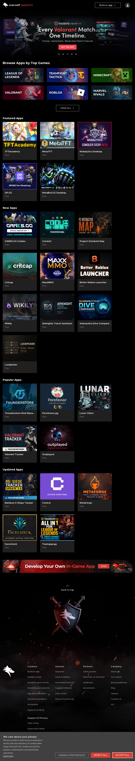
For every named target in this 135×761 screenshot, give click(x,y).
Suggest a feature (63, 688)
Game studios (89, 671)
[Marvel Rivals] (111, 92)
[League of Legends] (23, 75)
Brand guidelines (119, 682)
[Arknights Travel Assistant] (57, 307)
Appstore (59, 671)
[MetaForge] (95, 486)
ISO (112, 704)
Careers (114, 693)
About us (115, 671)
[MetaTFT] (57, 135)
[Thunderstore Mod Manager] (20, 397)
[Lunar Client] (95, 397)
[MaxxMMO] (57, 266)
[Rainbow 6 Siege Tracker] (20, 486)
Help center (61, 693)
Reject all (100, 755)
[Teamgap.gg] (57, 527)
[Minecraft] (111, 75)
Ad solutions (89, 688)
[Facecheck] (20, 527)
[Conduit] (57, 225)
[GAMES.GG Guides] (20, 225)
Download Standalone (19, 155)
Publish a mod (34, 677)
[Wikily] (20, 307)
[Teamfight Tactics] (67, 75)
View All (65, 108)
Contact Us (116, 699)
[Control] (57, 486)
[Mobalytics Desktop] (95, 135)
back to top (67, 590)
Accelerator (32, 704)
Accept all (122, 755)
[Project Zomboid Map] (95, 225)
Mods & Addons (62, 677)
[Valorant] (23, 92)
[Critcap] (20, 266)
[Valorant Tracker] (20, 438)
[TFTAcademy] (20, 135)
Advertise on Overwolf (93, 677)
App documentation (37, 693)
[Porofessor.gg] (57, 397)
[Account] (127, 5)
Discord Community (64, 699)
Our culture (116, 677)
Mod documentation (37, 699)
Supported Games (36, 728)
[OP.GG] (20, 176)
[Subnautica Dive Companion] (95, 307)
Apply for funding (35, 710)
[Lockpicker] (20, 348)
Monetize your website (38, 688)
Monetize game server (38, 682)
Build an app (106, 5)
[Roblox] (67, 92)
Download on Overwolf (57, 155)
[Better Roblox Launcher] (95, 266)
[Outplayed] (57, 438)
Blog (113, 688)
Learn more (8, 756)
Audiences (88, 682)
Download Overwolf (64, 682)
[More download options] (70, 416)
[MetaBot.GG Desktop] (57, 176)
